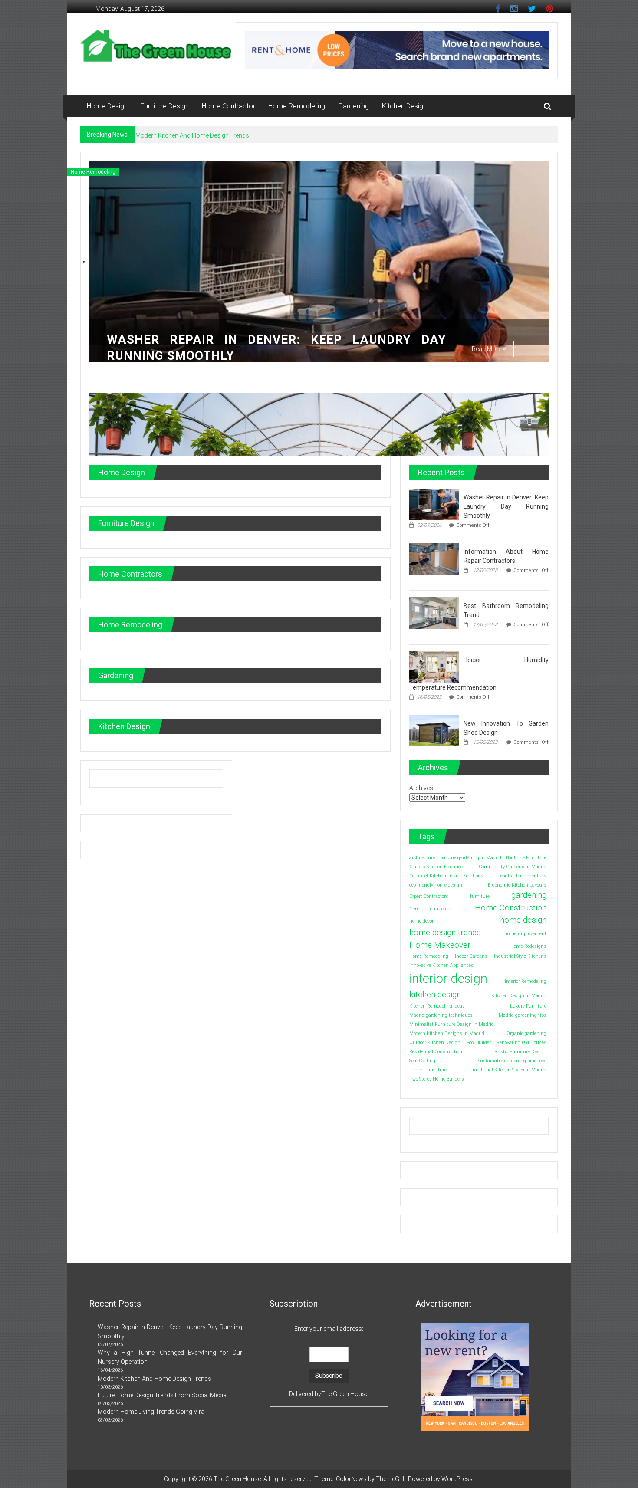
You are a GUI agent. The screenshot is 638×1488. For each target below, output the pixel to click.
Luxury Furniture (528, 1005)
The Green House (344, 1393)
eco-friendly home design (435, 885)
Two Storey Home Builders (436, 1078)
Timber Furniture (428, 1069)
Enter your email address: (328, 1328)
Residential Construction (435, 1051)
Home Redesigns (528, 946)
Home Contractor (228, 106)
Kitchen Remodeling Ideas (437, 1005)
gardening (528, 895)
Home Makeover (439, 944)
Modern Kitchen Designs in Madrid (446, 1033)
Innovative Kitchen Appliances (441, 965)
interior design (448, 978)
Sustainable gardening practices (512, 1060)
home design (523, 920)
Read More (487, 348)
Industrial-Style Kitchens (520, 956)
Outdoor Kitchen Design (434, 1042)
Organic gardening (526, 1033)
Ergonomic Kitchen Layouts (517, 885)
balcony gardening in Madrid (470, 858)
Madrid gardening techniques (441, 1015)
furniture (480, 896)
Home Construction (510, 907)
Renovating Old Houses (521, 1042)
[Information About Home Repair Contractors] (434, 558)
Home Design (107, 106)
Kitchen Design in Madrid (518, 996)
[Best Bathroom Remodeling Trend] (434, 612)
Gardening (353, 106)
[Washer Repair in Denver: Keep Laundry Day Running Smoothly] (434, 503)
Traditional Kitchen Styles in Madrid (508, 1069)
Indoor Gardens (471, 956)
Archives (421, 788)
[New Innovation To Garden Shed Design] (434, 729)
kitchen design (435, 994)
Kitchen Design (404, 106)
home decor (421, 921)
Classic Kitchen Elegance (436, 867)
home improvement (525, 933)
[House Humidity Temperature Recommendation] (434, 666)
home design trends (445, 932)
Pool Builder (479, 1042)
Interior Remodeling (525, 981)
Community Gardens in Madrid (512, 867)
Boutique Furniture (526, 858)
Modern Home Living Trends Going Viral (152, 1411)
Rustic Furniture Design (520, 1051)
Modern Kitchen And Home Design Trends (154, 1378)
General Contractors (430, 908)
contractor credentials (523, 876)
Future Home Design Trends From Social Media (199, 134)
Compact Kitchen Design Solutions (446, 876)
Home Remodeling (296, 106)
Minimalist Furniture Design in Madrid (451, 1024)
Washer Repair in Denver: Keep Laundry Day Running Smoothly (506, 506)
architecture (422, 858)
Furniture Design (165, 106)
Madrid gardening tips (522, 1015)
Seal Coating (422, 1060)
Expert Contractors (428, 896)
